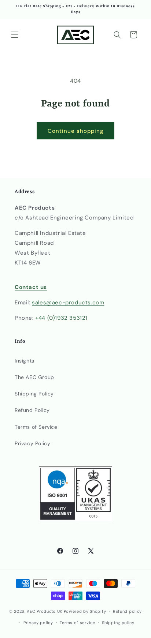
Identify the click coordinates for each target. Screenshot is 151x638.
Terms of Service (36, 427)
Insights (24, 360)
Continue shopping (75, 131)
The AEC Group (34, 377)
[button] (15, 35)
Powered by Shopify (85, 611)
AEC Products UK (44, 611)
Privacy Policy (32, 443)
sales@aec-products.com (68, 302)
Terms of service (77, 622)
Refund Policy (32, 410)
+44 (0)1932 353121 (61, 318)
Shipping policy (118, 622)
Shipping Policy (34, 393)
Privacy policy (38, 622)
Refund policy (127, 611)
